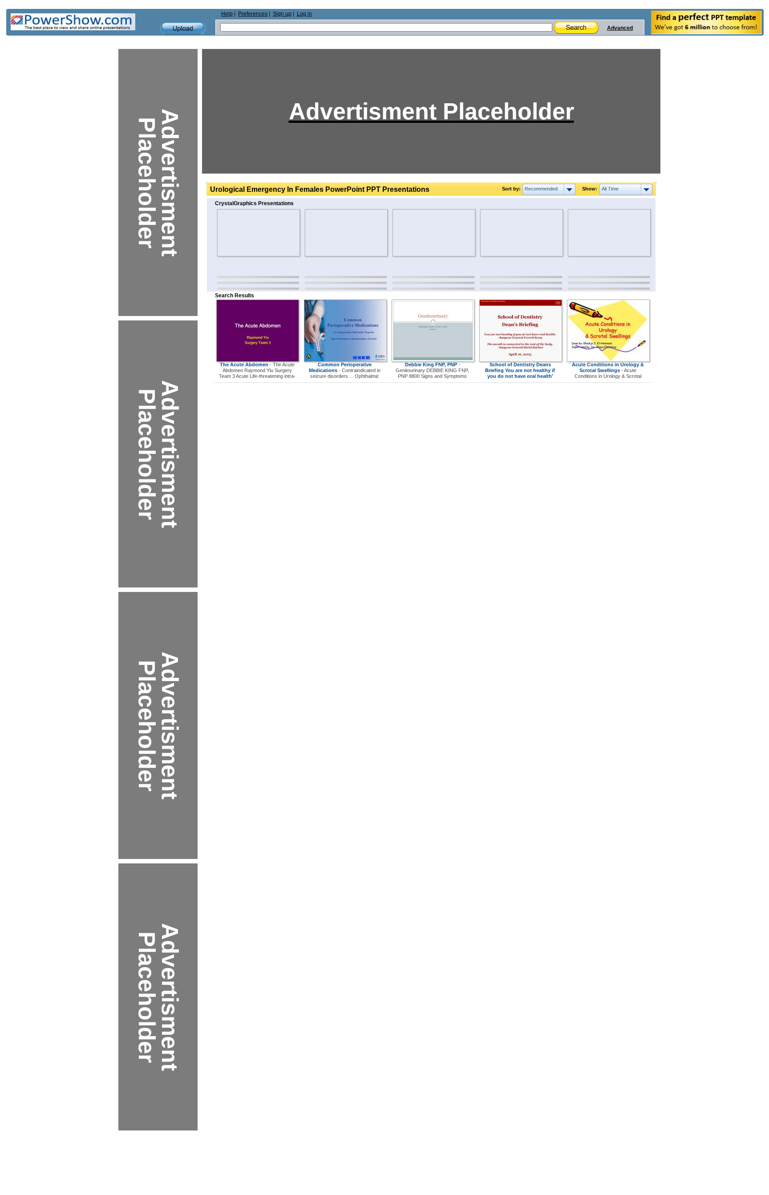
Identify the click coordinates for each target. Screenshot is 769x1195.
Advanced (620, 28)
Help (227, 14)
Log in (304, 14)
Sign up (282, 14)
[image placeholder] (243, 232)
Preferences (252, 14)
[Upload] (183, 28)
